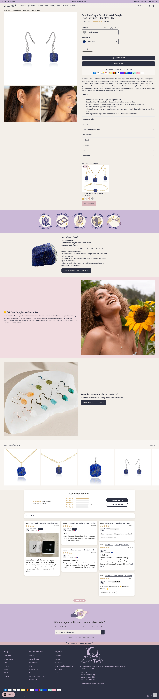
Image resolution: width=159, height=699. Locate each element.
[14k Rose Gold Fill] (89, 198)
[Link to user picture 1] (42, 545)
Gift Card (7, 673)
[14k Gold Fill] (83, 198)
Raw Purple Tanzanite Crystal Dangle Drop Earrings (41, 524)
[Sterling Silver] (86, 198)
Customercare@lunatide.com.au (92, 683)
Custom (6, 662)
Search (31, 656)
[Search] (145, 6)
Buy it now (118, 64)
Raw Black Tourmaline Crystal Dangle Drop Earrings (79, 524)
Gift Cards (58, 669)
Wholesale (58, 662)
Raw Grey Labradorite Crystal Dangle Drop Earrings (79, 551)
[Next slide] (106, 178)
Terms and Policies (79, 696)
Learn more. (90, 668)
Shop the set (89, 203)
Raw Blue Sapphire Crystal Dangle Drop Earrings (114, 546)
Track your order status (37, 673)
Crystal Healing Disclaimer (64, 666)
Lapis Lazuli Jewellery (19, 10)
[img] (30, 526)
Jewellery (7, 656)
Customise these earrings (93, 403)
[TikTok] (156, 1)
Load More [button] (79, 600)
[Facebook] (150, 1)
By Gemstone (9, 659)
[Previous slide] (84, 178)
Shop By (6, 666)
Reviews (6, 676)
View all (152, 445)
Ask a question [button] (117, 505)
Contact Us (33, 680)
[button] (98, 22)
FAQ (30, 666)
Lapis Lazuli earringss (33, 10)
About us (58, 656)
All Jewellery (7, 10)
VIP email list (33, 662)
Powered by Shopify (19, 696)
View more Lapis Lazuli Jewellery (76, 270)
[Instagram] (153, 1)
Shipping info (33, 669)
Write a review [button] (117, 500)
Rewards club (34, 659)
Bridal (6, 669)
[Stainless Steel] (92, 198)
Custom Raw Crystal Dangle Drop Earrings (114, 524)
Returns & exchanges (37, 676)
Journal (57, 659)
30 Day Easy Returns (8, 1)
